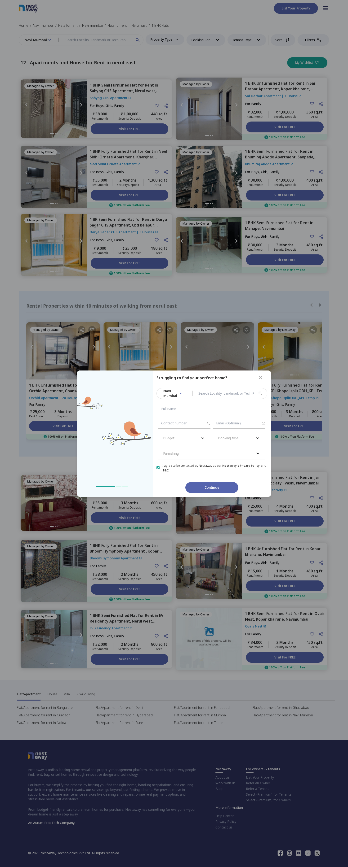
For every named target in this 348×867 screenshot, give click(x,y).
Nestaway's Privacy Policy (241, 466)
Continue (212, 487)
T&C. (165, 470)
